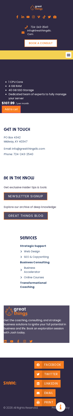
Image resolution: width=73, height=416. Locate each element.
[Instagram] (24, 341)
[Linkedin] (5, 341)
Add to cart (11, 109)
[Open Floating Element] (60, 407)
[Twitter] (31, 341)
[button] (68, 55)
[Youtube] (11, 341)
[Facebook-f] (18, 341)
